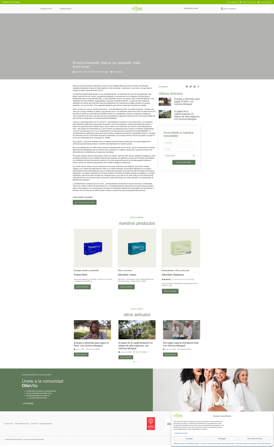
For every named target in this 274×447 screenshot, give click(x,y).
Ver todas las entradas (85, 202)
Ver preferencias (254, 439)
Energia (77, 270)
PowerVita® (80, 274)
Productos (46, 9)
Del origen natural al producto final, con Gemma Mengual (181, 344)
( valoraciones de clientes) (182, 279)
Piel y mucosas (125, 270)
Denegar (222, 439)
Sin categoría (117, 72)
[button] (187, 86)
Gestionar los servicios (181, 433)
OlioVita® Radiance (173, 274)
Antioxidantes (168, 270)
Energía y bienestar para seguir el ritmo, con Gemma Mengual (187, 101)
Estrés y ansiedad (90, 270)
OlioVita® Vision (127, 274)
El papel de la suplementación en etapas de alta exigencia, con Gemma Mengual (187, 115)
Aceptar (189, 439)
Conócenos (66, 9)
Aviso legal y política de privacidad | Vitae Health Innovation (217, 443)
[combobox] (245, 9)
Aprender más (191, 8)
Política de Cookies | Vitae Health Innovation (186, 443)
